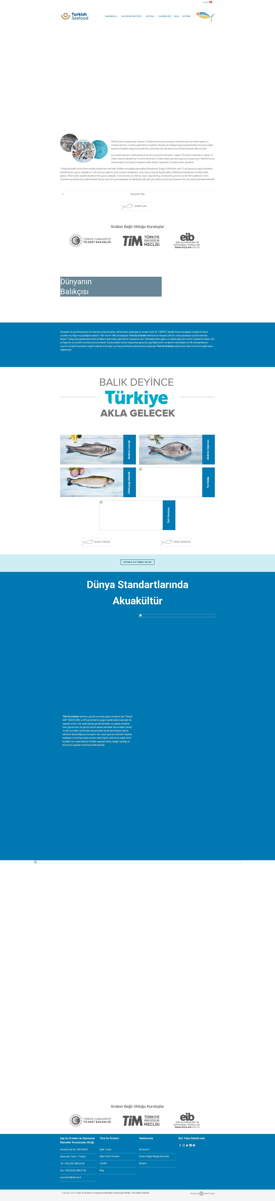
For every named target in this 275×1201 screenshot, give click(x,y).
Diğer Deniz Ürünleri (109, 1156)
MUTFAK (150, 16)
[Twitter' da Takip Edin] (187, 1145)
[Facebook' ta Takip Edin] (180, 1145)
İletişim (143, 1163)
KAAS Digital (209, 1193)
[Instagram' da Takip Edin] (184, 1145)
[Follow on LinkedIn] (190, 1145)
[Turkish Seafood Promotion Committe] (74, 16)
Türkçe (205, 2)
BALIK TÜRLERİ (102, 542)
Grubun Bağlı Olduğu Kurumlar (154, 1156)
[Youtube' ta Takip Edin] (194, 1145)
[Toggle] (63, 194)
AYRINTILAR (140, 206)
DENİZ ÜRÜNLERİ (182, 542)
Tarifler (103, 1163)
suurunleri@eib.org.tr (70, 1177)
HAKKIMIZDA (110, 16)
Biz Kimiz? (144, 1149)
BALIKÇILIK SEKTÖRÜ (131, 16)
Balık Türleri (105, 1149)
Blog (176, 16)
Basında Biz (165, 16)
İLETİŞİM (186, 16)
